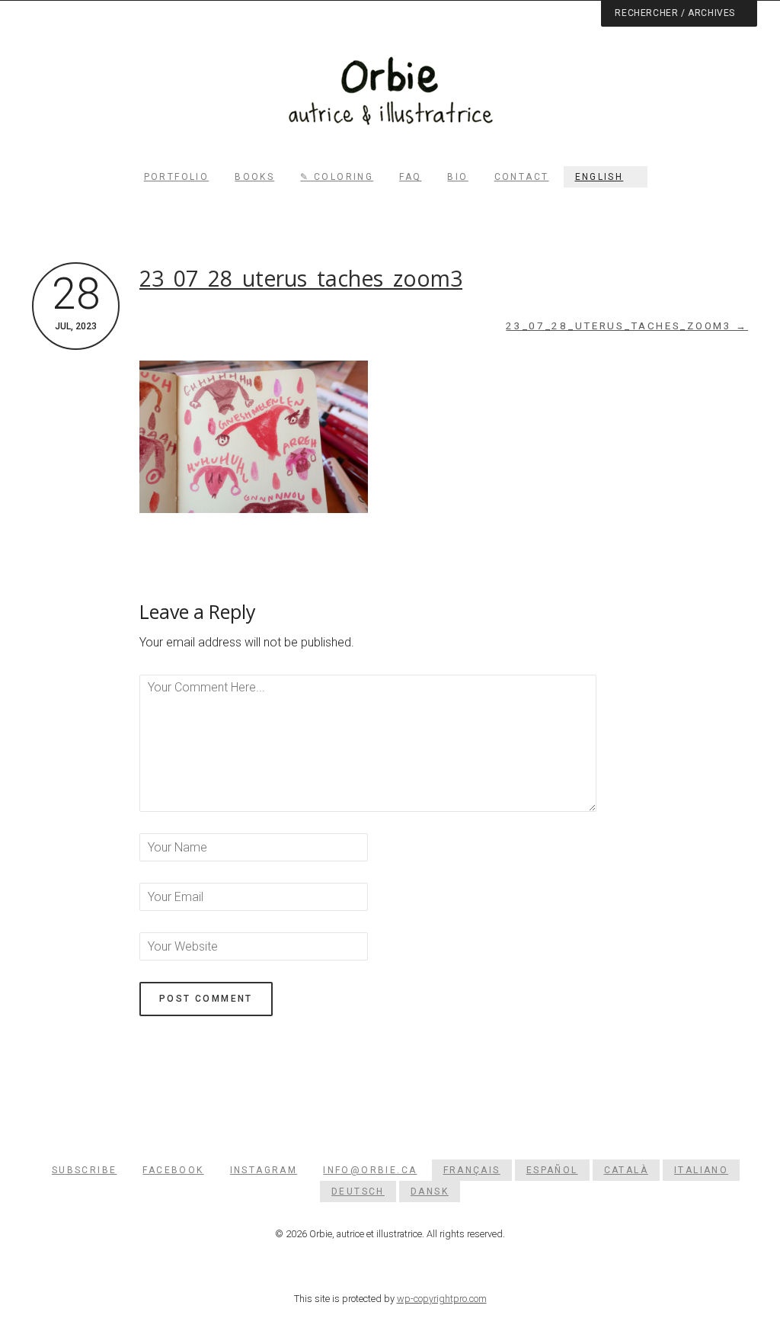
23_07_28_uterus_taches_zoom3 (300, 278)
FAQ (410, 177)
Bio (457, 177)
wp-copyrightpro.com (442, 1298)
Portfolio (176, 177)
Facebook (172, 1170)
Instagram (264, 1170)
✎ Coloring (336, 177)
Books (254, 177)
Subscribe (84, 1170)
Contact (521, 177)
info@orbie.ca (370, 1170)
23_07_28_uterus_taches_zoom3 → (627, 326)
